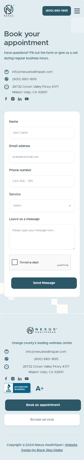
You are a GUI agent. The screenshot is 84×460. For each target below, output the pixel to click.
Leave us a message (24, 219)
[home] (9, 11)
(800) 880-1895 (57, 10)
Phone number (20, 170)
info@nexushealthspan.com (32, 72)
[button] (77, 11)
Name (13, 121)
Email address (19, 146)
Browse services (42, 419)
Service (15, 194)
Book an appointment (43, 405)
